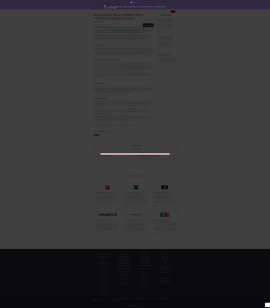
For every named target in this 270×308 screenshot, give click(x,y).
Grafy (154, 6)
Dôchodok (116, 6)
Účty (137, 6)
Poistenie (121, 6)
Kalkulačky (150, 6)
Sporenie (125, 6)
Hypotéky (145, 6)
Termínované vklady (132, 6)
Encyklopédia (158, 6)
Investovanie (111, 6)
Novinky (164, 6)
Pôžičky (140, 6)
